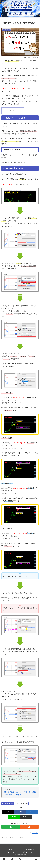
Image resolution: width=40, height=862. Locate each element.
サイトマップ (10, 852)
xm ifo (18, 803)
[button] (26, 817)
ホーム (10, 849)
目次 (11, 110)
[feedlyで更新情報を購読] (10, 827)
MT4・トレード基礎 (9, 803)
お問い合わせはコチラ (20, 854)
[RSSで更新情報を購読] (29, 827)
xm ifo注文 (25, 803)
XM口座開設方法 (30, 849)
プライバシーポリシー (29, 852)
